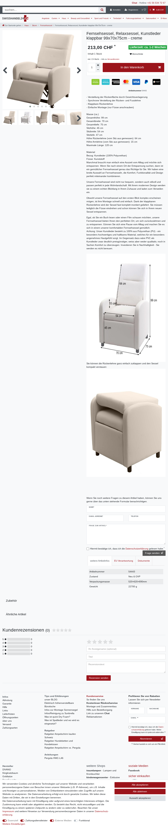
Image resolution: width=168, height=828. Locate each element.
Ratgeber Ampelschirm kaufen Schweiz (60, 736)
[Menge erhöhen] (98, 65)
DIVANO (6, 769)
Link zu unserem (98, 713)
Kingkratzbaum (10, 773)
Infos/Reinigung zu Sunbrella (59, 713)
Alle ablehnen (140, 791)
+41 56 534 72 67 (156, 2)
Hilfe (4, 707)
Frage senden (152, 553)
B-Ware (164, 18)
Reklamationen (94, 716)
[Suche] (102, 10)
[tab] (100, 560)
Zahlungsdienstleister (36, 820)
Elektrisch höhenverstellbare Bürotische (59, 705)
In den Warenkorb (132, 67)
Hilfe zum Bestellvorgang (99, 710)
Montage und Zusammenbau (101, 706)
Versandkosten (113, 59)
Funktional (84, 820)
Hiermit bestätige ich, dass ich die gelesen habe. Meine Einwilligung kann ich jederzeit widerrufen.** (148, 729)
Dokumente (144, 560)
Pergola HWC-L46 (53, 758)
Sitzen (34, 25)
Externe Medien (63, 820)
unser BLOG (50, 699)
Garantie (6, 703)
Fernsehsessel (46, 25)
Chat (134, 2)
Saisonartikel (151, 18)
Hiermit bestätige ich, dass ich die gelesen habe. (127, 548)
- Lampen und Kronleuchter (101, 772)
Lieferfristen (8, 714)
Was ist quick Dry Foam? (57, 716)
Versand (6, 724)
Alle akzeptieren (140, 784)
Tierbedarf (117, 18)
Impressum (8, 811)
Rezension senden (98, 678)
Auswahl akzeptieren (140, 798)
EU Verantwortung (123, 560)
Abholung (7, 700)
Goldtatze (7, 776)
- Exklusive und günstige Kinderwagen (103, 779)
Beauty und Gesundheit (80, 18)
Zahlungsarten (10, 727)
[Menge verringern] (98, 70)
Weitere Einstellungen (13, 824)
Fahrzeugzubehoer (134, 18)
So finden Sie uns (95, 699)
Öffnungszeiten (10, 717)
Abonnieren (146, 738)
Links (5, 710)
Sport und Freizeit (101, 18)
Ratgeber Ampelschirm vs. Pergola (62, 747)
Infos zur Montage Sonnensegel (61, 710)
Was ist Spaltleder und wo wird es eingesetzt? (61, 722)
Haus (64, 18)
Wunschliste (137, 54)
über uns (7, 721)
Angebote (45, 18)
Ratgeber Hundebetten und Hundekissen (58, 743)
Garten (55, 18)
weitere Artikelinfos (99, 560)
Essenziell (13, 820)
